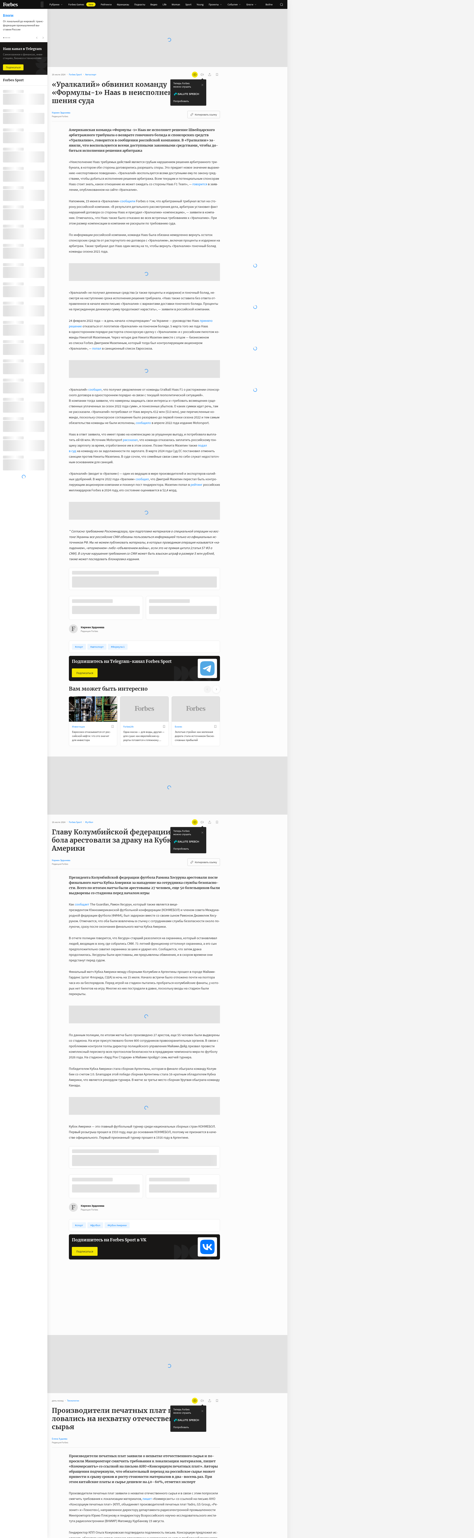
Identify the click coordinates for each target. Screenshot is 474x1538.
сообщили (127, 201)
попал (96, 319)
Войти (269, 4)
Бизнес (178, 793)
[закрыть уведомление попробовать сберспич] (202, 85)
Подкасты (139, 4)
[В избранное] (113, 794)
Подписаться (84, 740)
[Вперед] (226, 676)
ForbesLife (128, 793)
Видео (153, 4)
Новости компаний (185, 1469)
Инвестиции (78, 793)
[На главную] (10, 4)
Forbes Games (80, 4)
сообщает (82, 971)
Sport (188, 4)
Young (200, 4)
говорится (199, 184)
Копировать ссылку (206, 114)
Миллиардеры (79, 1469)
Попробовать (181, 101)
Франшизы (123, 4)
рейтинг (196, 455)
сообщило (143, 393)
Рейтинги (106, 4)
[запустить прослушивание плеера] (202, 75)
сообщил (95, 360)
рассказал (130, 410)
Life (164, 4)
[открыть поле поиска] (281, 4)
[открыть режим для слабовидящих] (195, 75)
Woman (176, 4)
